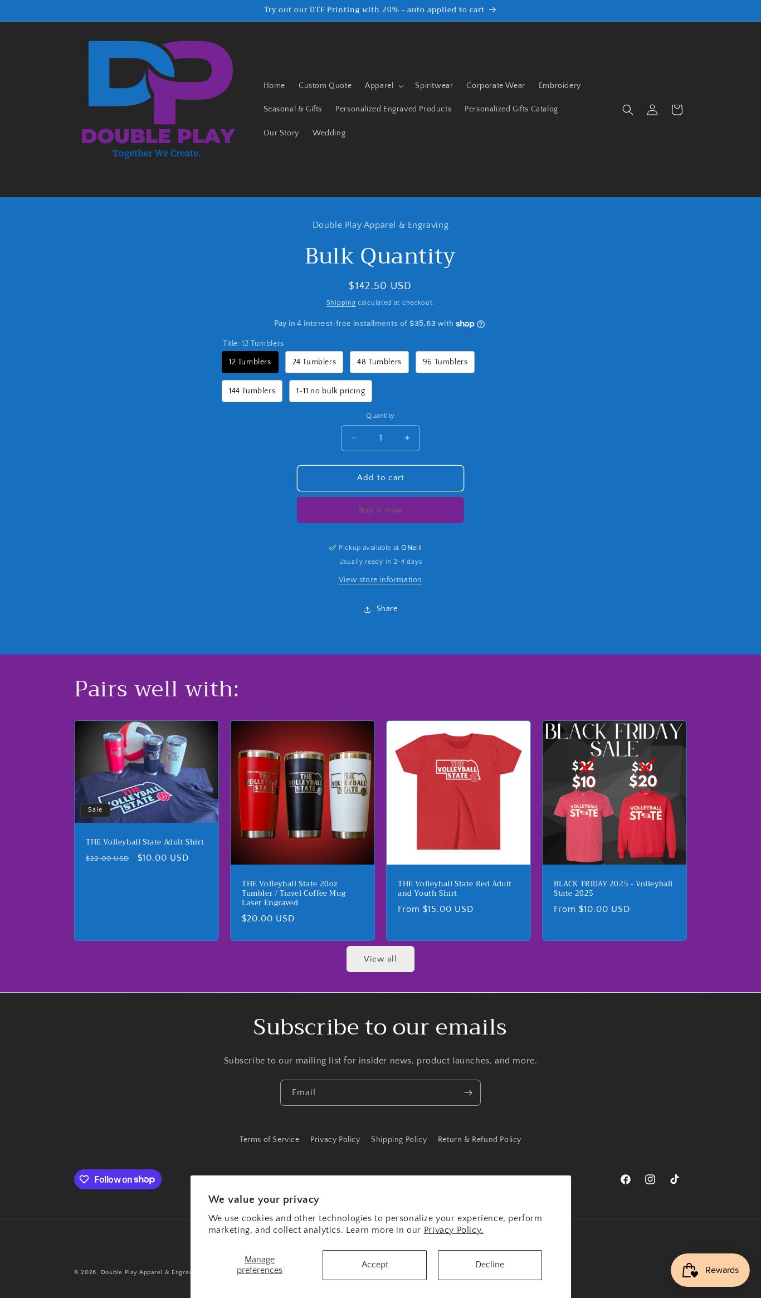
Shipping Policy (399, 1139)
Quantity (380, 415)
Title (253, 343)
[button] (383, 85)
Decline (489, 1265)
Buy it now (380, 510)
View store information (380, 579)
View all (380, 959)
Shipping (341, 302)
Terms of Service (270, 1139)
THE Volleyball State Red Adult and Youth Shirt (455, 889)
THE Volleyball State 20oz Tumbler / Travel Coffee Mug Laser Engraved (293, 894)
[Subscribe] (468, 1093)
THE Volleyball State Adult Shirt (145, 842)
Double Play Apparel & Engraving (151, 1272)
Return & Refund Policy (479, 1139)
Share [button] (387, 608)
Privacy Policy (335, 1139)
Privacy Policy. (454, 1230)
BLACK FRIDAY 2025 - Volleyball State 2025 (613, 889)
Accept (375, 1265)
